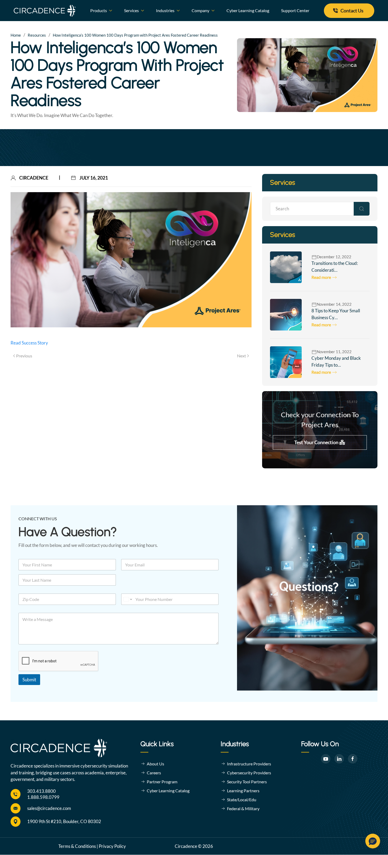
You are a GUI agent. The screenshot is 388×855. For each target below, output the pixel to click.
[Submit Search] (362, 209)
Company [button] (200, 10)
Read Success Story (29, 343)
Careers (154, 772)
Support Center (295, 10)
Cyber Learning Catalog (247, 10)
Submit (29, 679)
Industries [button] (165, 10)
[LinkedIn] (339, 759)
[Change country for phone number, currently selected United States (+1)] (127, 599)
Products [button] (98, 10)
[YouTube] (325, 759)
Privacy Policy (112, 846)
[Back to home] (45, 10)
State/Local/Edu (241, 799)
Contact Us (351, 10)
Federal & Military (243, 808)
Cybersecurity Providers (249, 772)
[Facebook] (352, 759)
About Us (155, 763)
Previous (24, 355)
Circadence (33, 178)
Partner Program (162, 781)
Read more (321, 277)
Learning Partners (243, 790)
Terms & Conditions (77, 846)
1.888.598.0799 (43, 797)
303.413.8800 (41, 791)
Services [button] (131, 10)
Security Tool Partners (247, 781)
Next (241, 355)
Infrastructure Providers (249, 763)
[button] (372, 841)
